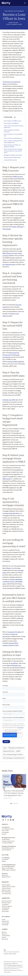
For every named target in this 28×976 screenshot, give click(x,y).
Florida (10, 645)
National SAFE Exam (8, 751)
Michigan (20, 227)
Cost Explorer (5, 904)
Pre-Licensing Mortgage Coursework (13, 754)
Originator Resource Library (8, 886)
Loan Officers (8, 11)
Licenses (6, 953)
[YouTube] (13, 820)
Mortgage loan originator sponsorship (13, 155)
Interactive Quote (6, 902)
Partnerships (5, 924)
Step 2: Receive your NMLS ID (11, 123)
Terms (10, 953)
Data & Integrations (6, 850)
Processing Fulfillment (7, 843)
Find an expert (5, 911)
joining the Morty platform (16, 362)
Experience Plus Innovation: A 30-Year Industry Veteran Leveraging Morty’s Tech (14, 793)
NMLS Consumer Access (14, 965)
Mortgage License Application (16, 748)
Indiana (14, 227)
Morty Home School (7, 901)
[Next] (24, 788)
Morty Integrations (6, 892)
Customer (4, 888)
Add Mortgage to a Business (9, 870)
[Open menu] (24, 3)
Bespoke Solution (6, 877)
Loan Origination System (8, 829)
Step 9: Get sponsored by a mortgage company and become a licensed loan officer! (13, 150)
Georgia (11, 643)
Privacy (14, 953)
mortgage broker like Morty (10, 513)
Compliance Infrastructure (8, 841)
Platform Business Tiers (13, 665)
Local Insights (5, 909)
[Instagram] (8, 820)
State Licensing (19, 11)
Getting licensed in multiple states (12, 157)
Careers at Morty (6, 935)
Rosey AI (4, 834)
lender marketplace (16, 579)
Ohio (16, 645)
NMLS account (18, 176)
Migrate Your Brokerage (7, 868)
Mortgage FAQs (6, 908)
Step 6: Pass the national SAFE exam (13, 138)
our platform (14, 663)
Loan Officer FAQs (6, 893)
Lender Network (6, 839)
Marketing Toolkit (6, 890)
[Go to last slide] (4, 788)
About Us (4, 932)
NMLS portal (6, 479)
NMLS (18, 751)
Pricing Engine (5, 832)
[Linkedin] (10, 820)
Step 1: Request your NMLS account (12, 121)
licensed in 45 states (14, 632)
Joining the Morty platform (10, 160)
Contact (4, 937)
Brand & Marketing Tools (8, 848)
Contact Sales (5, 923)
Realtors (4, 861)
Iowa (4, 748)
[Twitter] (3, 820)
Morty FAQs (5, 939)
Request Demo (5, 921)
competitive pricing (8, 581)
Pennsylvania (6, 229)
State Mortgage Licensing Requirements (13, 758)
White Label (5, 875)
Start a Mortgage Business (8, 866)
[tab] (10, 803)
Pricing (3, 919)
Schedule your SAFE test (10, 400)
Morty (9, 568)
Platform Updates (6, 885)
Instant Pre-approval (7, 906)
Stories (9, 888)
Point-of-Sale (5, 830)
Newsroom (4, 934)
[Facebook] (5, 820)
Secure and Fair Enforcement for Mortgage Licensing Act (10, 355)
